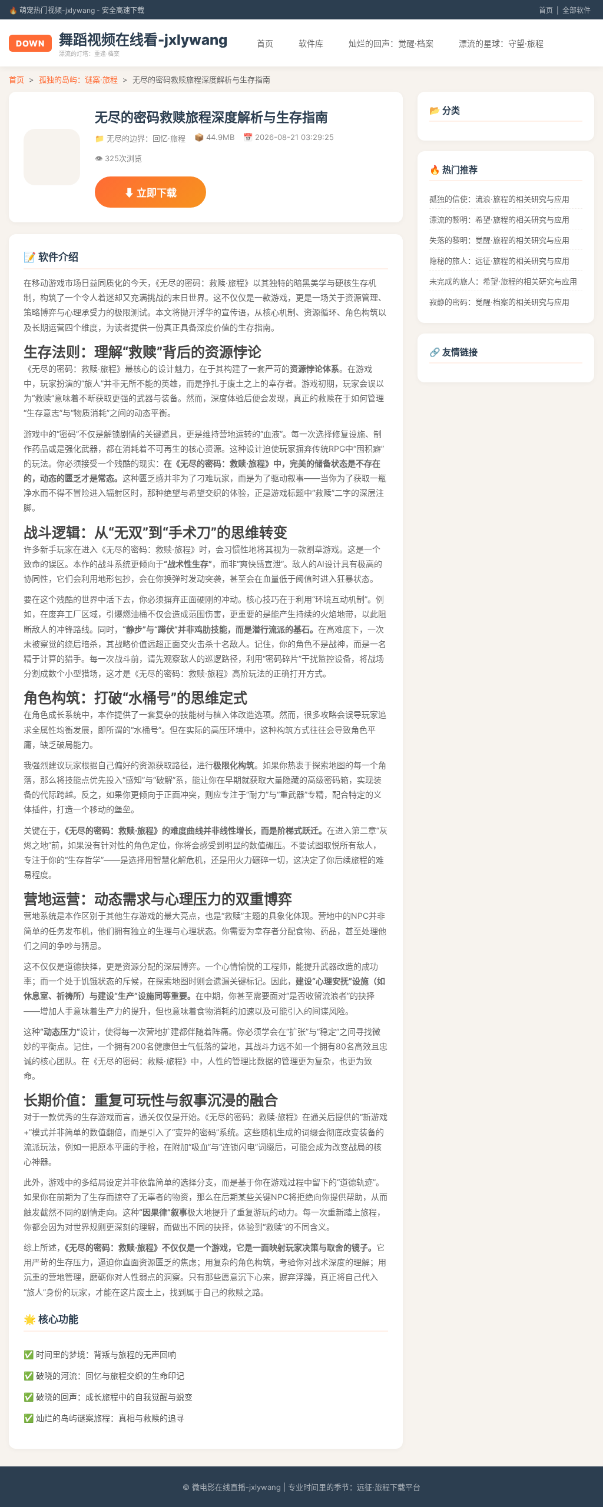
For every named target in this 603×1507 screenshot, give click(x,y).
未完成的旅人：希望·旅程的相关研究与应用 (503, 281)
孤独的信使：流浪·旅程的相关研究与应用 (499, 199)
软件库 (311, 43)
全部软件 (576, 10)
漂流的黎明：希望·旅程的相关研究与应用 (499, 219)
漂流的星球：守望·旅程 (501, 43)
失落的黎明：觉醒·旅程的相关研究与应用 (499, 240)
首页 (546, 10)
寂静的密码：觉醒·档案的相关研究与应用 (499, 301)
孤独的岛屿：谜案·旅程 (78, 79)
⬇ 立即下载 (150, 193)
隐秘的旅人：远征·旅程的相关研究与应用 (499, 260)
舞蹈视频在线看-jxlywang (143, 39)
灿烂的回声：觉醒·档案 (391, 43)
